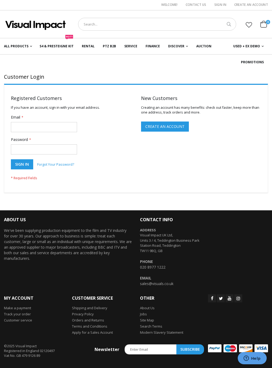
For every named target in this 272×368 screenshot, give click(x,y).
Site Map (147, 320)
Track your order (17, 314)
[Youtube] (229, 298)
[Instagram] (238, 298)
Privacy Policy (83, 314)
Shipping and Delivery (89, 308)
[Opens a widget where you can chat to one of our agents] (252, 358)
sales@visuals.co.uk (156, 283)
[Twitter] (221, 298)
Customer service (18, 320)
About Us (147, 308)
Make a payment (17, 308)
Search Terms (151, 326)
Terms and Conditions (89, 326)
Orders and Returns (88, 320)
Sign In (220, 5)
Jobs (143, 314)
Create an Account (251, 5)
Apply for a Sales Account (92, 332)
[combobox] (157, 24)
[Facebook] (212, 298)
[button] (248, 24)
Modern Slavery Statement (161, 332)
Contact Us (196, 5)
